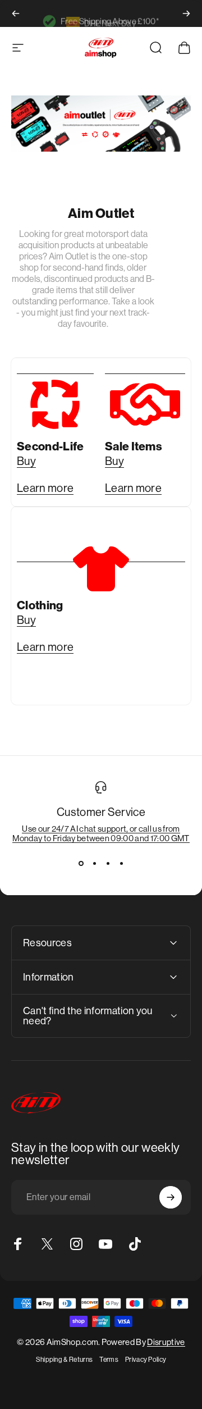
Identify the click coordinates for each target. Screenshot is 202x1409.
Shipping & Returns (64, 1360)
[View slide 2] (94, 863)
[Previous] (15, 13)
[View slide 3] (107, 863)
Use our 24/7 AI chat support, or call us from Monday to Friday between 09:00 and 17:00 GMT (100, 833)
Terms (108, 1360)
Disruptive (166, 1342)
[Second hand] (55, 395)
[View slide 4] (121, 863)
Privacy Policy (145, 1360)
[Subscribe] (170, 1197)
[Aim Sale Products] (145, 395)
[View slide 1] (81, 863)
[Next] (186, 13)
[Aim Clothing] (101, 568)
